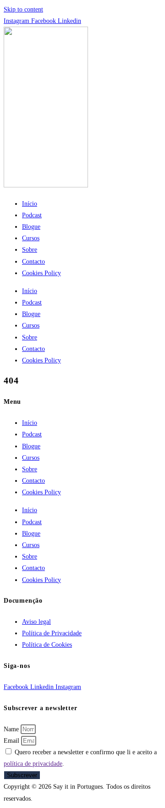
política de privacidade (33, 763)
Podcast (32, 215)
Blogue (31, 226)
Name (12, 729)
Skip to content (23, 9)
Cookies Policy (41, 273)
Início (29, 203)
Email (12, 740)
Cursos (30, 238)
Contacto (33, 261)
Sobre (29, 249)
